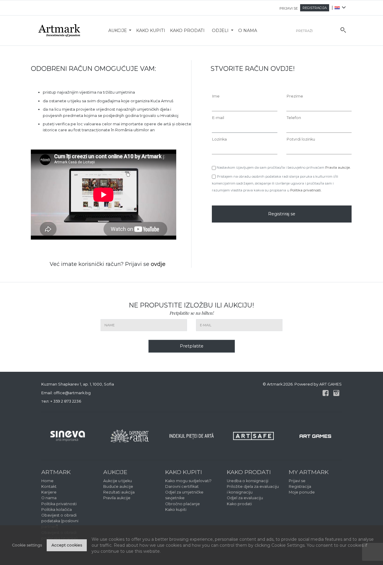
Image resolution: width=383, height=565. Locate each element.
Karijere (49, 492)
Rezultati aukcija (119, 492)
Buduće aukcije (118, 486)
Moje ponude (302, 492)
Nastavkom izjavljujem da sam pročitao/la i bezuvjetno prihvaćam (283, 167)
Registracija (300, 486)
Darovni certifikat (182, 486)
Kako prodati (187, 30)
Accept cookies (66, 545)
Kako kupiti (150, 30)
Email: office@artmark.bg (66, 393)
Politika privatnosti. (305, 190)
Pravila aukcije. (337, 167)
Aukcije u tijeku (117, 481)
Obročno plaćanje (182, 504)
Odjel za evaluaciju (245, 498)
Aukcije (118, 30)
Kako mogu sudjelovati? (188, 481)
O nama (247, 30)
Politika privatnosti (59, 504)
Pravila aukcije (116, 498)
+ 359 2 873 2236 (65, 401)
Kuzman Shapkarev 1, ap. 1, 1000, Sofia (77, 384)
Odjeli (221, 30)
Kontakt (49, 486)
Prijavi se (297, 481)
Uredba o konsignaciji (247, 481)
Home (47, 481)
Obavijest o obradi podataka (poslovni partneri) (59, 521)
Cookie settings (27, 545)
